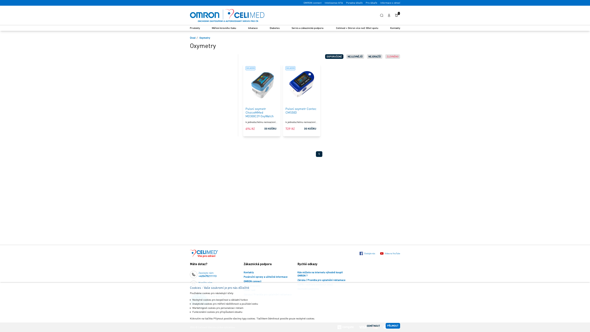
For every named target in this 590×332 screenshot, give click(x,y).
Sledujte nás (369, 253)
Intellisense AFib (334, 2)
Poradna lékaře (354, 2)
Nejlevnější (355, 56)
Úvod (192, 37)
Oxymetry (204, 37)
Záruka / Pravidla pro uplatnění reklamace (321, 280)
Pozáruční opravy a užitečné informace (265, 276)
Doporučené (334, 56)
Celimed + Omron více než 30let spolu (357, 27)
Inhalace (253, 27)
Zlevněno (393, 56)
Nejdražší (374, 56)
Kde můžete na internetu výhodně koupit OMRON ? (320, 274)
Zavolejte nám (207, 274)
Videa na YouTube (392, 253)
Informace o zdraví (390, 2)
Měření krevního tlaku (224, 27)
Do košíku (270, 128)
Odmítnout (373, 325)
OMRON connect (313, 2)
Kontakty (395, 27)
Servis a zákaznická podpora (308, 27)
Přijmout (393, 325)
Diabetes (275, 27)
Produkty (195, 27)
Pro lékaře (371, 2)
